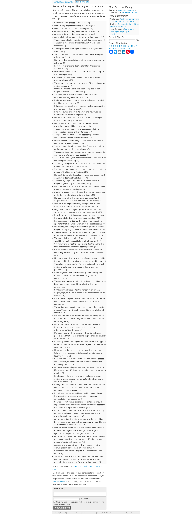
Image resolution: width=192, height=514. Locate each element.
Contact (63, 513)
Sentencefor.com (59, 481)
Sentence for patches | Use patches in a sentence (124, 20)
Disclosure (70, 513)
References (86, 513)
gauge (91, 466)
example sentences (126, 10)
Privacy (78, 513)
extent (84, 466)
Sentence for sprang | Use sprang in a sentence (122, 31)
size (54, 469)
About (57, 513)
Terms (93, 513)
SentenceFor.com (62, 2)
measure (98, 466)
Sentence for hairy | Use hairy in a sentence (124, 25)
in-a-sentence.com (129, 12)
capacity (77, 466)
